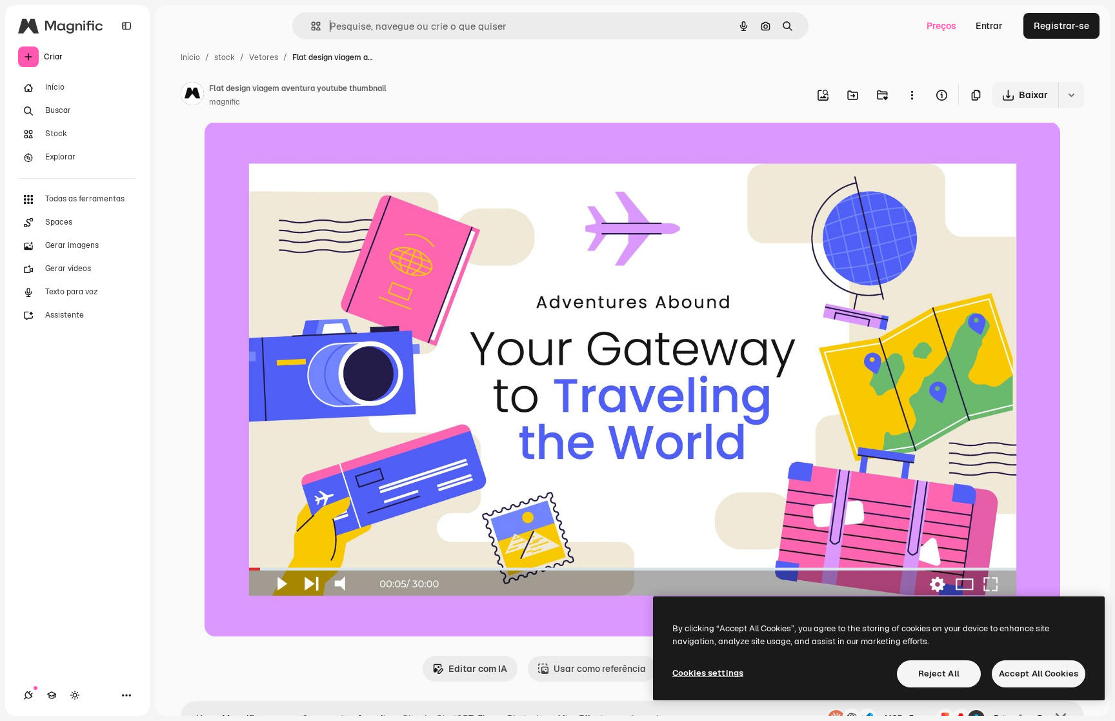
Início (190, 57)
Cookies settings (707, 672)
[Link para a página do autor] (192, 95)
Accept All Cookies (1038, 673)
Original (287, 147)
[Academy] (51, 695)
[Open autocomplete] (310, 26)
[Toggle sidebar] (126, 25)
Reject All (938, 673)
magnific (224, 102)
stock (224, 57)
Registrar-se (1061, 26)
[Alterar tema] (75, 695)
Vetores (263, 57)
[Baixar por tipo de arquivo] (1071, 95)
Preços (941, 26)
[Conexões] (28, 695)
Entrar (989, 26)
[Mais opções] (912, 95)
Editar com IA (477, 669)
